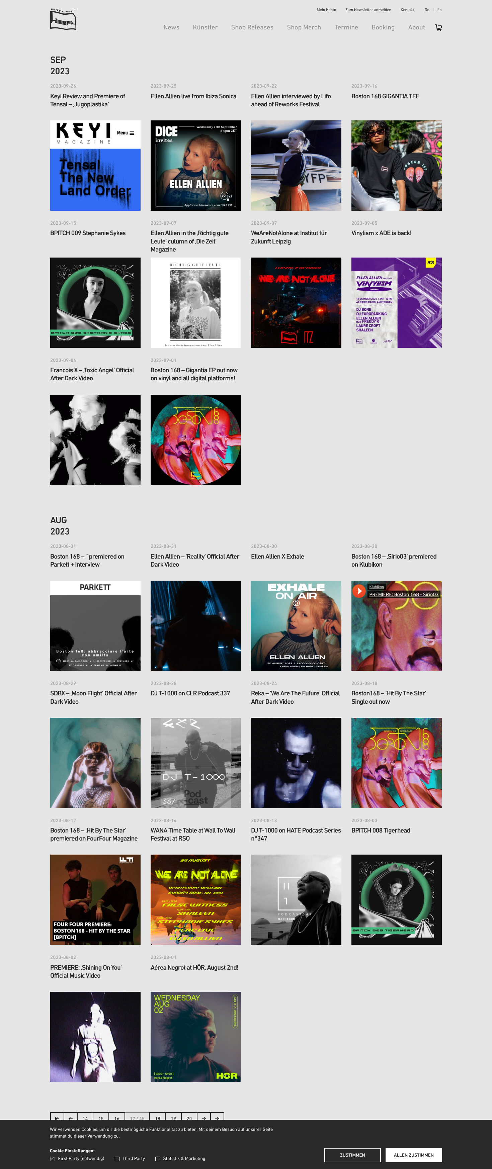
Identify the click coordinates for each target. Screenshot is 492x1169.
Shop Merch (304, 28)
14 (85, 1119)
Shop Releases (252, 28)
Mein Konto (326, 10)
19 (173, 1119)
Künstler (205, 28)
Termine (346, 28)
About (416, 28)
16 (116, 1119)
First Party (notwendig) (81, 1159)
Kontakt (407, 10)
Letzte (217, 1120)
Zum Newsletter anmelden (368, 10)
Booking (383, 28)
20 (189, 1119)
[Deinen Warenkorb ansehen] (435, 29)
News (171, 28)
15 (100, 1119)
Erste (57, 1120)
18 (157, 1119)
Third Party (133, 1159)
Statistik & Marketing (184, 1159)
